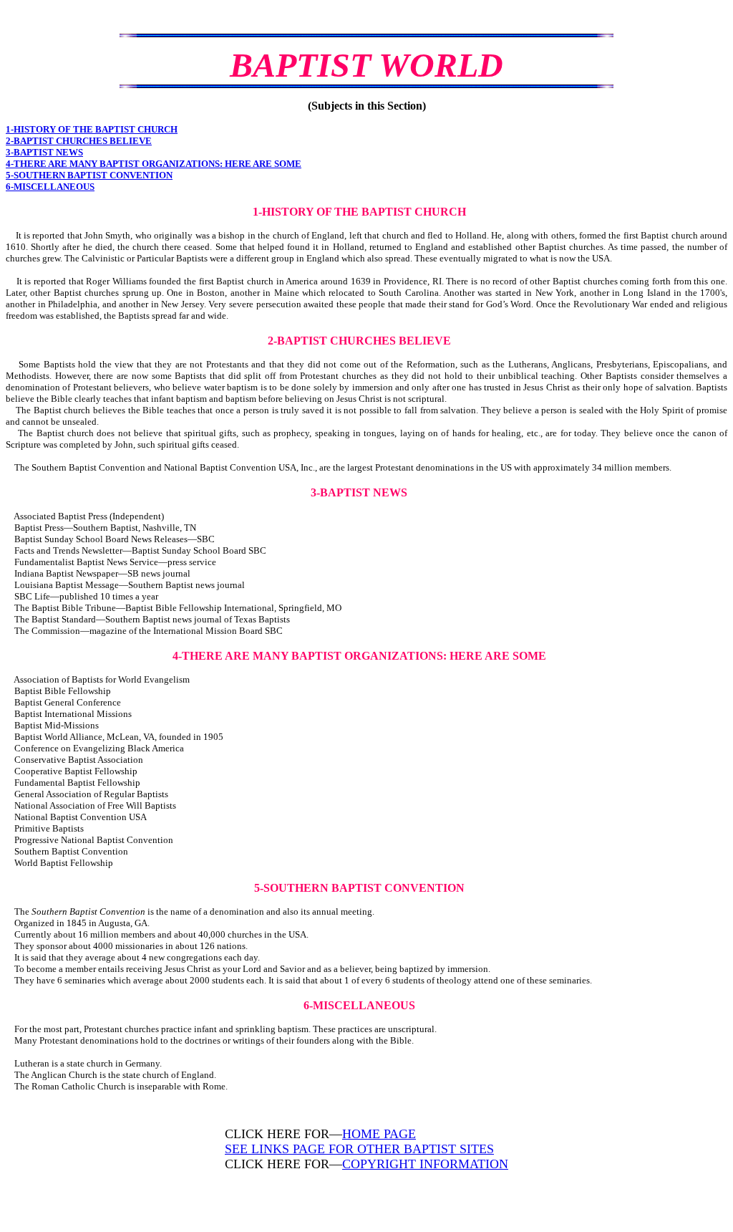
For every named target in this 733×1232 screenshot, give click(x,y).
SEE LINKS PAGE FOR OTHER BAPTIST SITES (359, 1149)
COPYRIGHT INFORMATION (425, 1164)
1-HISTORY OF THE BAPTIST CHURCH (92, 129)
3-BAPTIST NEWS (44, 152)
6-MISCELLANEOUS (50, 186)
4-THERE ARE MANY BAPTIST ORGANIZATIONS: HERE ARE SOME (153, 163)
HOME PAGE (379, 1134)
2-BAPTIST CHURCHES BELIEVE (79, 140)
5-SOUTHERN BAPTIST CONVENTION (89, 175)
